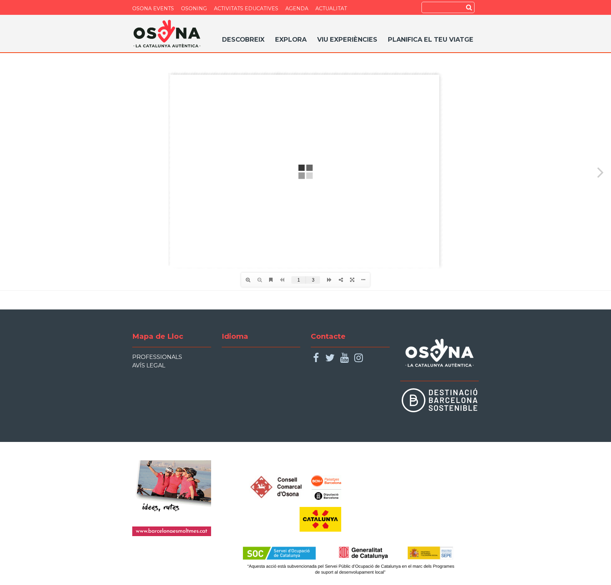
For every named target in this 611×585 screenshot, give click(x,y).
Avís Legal (148, 365)
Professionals (157, 357)
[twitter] (330, 358)
